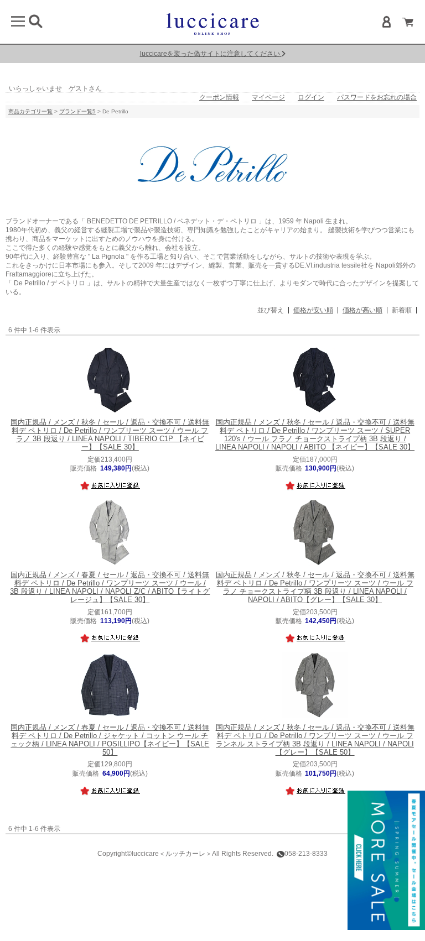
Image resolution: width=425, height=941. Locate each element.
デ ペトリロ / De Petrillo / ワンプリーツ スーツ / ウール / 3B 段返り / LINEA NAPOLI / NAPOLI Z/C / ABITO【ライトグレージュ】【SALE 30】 (110, 587)
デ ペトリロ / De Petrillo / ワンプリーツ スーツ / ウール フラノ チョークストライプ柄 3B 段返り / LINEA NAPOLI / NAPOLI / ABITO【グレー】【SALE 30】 (315, 587)
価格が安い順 (313, 310)
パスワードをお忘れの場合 (377, 97)
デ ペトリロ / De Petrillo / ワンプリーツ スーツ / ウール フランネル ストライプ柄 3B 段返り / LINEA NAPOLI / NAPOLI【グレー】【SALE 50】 (315, 740)
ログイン (311, 97)
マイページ (268, 97)
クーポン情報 (219, 97)
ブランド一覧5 (77, 111)
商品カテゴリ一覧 (30, 111)
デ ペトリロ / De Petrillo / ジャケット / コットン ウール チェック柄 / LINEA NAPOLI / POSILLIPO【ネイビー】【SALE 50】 (110, 740)
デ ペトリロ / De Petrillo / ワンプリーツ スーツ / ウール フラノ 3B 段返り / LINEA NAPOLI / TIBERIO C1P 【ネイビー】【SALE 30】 (110, 435)
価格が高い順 (362, 310)
